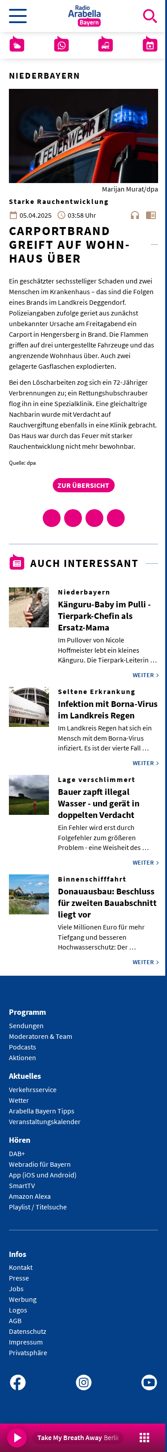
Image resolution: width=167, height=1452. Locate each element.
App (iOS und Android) (43, 1174)
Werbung (23, 1299)
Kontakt (21, 1267)
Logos (18, 1309)
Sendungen (26, 1025)
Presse (19, 1277)
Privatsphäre (28, 1352)
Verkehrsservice (33, 1089)
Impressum (26, 1341)
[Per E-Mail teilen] (116, 518)
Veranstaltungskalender (45, 1121)
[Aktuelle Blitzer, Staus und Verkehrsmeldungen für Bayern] (106, 45)
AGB (15, 1320)
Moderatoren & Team (40, 1036)
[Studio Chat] (61, 45)
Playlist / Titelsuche (38, 1206)
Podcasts (22, 1046)
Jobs (16, 1288)
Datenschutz (27, 1331)
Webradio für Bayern (40, 1164)
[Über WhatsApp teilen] (94, 518)
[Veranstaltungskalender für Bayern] (150, 45)
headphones (135, 215)
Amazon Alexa (30, 1196)
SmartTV (22, 1185)
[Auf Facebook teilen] (52, 518)
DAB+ (17, 1153)
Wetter (19, 1100)
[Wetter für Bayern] (17, 45)
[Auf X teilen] (73, 518)
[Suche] (150, 16)
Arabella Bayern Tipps (41, 1110)
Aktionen (22, 1057)
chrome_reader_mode (151, 215)
